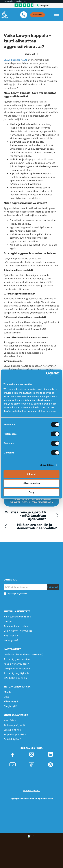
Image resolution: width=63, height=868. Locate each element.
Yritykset (15, 1)
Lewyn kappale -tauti (15, 59)
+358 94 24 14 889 (43, 778)
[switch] (55, 433)
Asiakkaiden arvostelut (17, 626)
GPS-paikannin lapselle (17, 668)
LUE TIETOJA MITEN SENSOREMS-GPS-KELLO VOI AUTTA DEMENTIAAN (31, 501)
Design (8, 621)
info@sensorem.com (31, 781)
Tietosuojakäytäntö (15, 725)
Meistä (7, 692)
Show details (47, 465)
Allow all (31, 474)
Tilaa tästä (37, 15)
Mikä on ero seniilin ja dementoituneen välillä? (37, 526)
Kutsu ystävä (11, 640)
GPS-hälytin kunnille (15, 677)
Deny (31, 492)
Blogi (6, 696)
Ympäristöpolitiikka (15, 734)
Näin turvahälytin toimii (17, 616)
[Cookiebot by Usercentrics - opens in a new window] (46, 374)
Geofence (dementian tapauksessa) (23, 654)
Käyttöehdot (10, 720)
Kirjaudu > (53, 587)
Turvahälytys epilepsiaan (17, 659)
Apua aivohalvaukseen (16, 663)
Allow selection (31, 483)
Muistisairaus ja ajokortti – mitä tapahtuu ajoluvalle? (25, 516)
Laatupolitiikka (12, 729)
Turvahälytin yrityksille (16, 673)
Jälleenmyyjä (11, 701)
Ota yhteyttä (10, 706)
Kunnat (23, 1)
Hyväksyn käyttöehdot (17, 593)
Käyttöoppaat (11, 635)
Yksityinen (7, 1)
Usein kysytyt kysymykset (18, 630)
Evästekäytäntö (12, 739)
